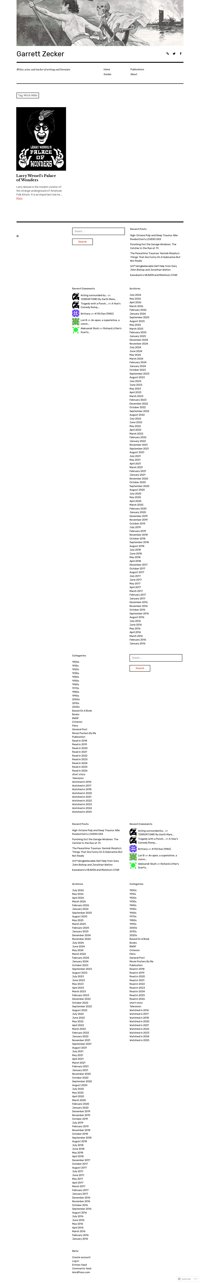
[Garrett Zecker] (100, 23)
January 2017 (137, 598)
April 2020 (135, 501)
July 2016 (135, 621)
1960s (75, 684)
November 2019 (139, 519)
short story (78, 774)
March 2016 (136, 636)
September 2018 (139, 542)
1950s (75, 680)
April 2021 (135, 463)
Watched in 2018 (82, 789)
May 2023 (135, 388)
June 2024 (136, 351)
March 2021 (136, 467)
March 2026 (136, 306)
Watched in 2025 (82, 811)
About (133, 74)
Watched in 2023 (82, 804)
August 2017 (137, 572)
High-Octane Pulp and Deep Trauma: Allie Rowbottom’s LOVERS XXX (154, 237)
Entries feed (79, 1264)
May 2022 (135, 426)
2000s (76, 699)
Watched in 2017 (81, 785)
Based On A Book (82, 710)
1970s (75, 688)
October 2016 (137, 609)
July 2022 (135, 418)
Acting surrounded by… (94, 295)
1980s (75, 691)
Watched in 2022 (82, 800)
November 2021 (139, 444)
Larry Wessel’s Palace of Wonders (36, 178)
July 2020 (135, 493)
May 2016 (135, 628)
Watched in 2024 (82, 808)
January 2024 (138, 366)
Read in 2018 (79, 740)
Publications (137, 69)
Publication (78, 736)
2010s (75, 703)
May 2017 (135, 583)
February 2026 (138, 309)
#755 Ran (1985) (104, 313)
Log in (75, 1260)
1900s (75, 661)
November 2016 (139, 606)
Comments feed (81, 1268)
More (19, 198)
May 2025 (135, 324)
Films (75, 725)
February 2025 (138, 332)
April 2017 (135, 587)
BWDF (75, 718)
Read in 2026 (79, 770)
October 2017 (137, 568)
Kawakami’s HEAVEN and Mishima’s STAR (153, 275)
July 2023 (135, 381)
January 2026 (138, 313)
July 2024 (135, 347)
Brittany (85, 313)
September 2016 (139, 613)
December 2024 (139, 339)
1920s (75, 669)
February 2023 (138, 399)
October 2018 (137, 538)
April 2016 (135, 632)
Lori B (84, 320)
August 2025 (137, 321)
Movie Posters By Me (84, 733)
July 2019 (135, 527)
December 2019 (139, 516)
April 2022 (135, 429)
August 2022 (137, 414)
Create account (81, 1257)
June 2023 (136, 384)
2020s (76, 706)
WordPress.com (81, 1272)
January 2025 (138, 336)
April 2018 (135, 561)
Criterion (77, 721)
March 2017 (136, 591)
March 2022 (136, 433)
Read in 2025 (79, 766)
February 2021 (138, 471)
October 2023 (138, 369)
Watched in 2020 (82, 793)
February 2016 (138, 639)
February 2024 (138, 362)
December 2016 (139, 602)
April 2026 (135, 302)
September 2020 (139, 486)
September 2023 (139, 373)
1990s (75, 695)
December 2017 (139, 564)
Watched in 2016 (81, 781)
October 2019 (137, 523)
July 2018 (135, 549)
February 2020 (138, 508)
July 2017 (135, 576)
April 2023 (135, 392)
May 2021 (135, 459)
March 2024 (136, 358)
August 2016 (137, 617)
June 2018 (136, 553)
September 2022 (139, 411)
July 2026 (135, 294)
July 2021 (135, 456)
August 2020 (137, 489)
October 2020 (138, 482)
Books (75, 714)
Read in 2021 (79, 751)
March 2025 (136, 328)
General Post (79, 729)
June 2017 (136, 579)
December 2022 (139, 403)
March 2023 (136, 396)
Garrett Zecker (40, 54)
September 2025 (139, 317)
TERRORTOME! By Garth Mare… (98, 299)
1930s (75, 673)
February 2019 (138, 531)
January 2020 (138, 512)
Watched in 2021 (81, 796)
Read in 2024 (79, 763)
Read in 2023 (79, 759)
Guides (107, 74)
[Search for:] (98, 231)
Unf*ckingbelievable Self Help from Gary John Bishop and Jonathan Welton (153, 268)
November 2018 (139, 534)
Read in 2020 (80, 748)
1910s (75, 665)
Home (107, 69)
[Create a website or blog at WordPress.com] (18, 236)
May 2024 (135, 354)
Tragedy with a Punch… (94, 303)
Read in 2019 (79, 744)
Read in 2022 (79, 755)
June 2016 (136, 624)
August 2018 (137, 546)
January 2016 (137, 643)
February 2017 (138, 594)
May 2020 (135, 497)
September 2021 (139, 448)
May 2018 (135, 557)
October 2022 (138, 407)
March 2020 (136, 504)
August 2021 (137, 452)
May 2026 (135, 298)
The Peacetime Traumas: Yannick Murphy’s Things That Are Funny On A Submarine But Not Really (155, 257)
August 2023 (137, 377)
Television (78, 778)
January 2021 (137, 474)
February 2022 (138, 437)
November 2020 (139, 478)
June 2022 (136, 422)
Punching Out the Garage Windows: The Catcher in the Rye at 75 (153, 246)
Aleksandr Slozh (90, 328)
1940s (75, 676)
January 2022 (138, 441)
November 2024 (139, 343)
